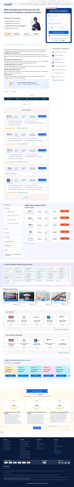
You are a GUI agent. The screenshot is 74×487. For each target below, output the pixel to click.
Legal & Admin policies (58, 446)
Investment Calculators (26, 441)
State (27, 98)
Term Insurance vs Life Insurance (41, 271)
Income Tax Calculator (24, 444)
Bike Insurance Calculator (25, 457)
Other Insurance (8, 449)
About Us (55, 441)
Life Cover (7, 232)
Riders (6, 250)
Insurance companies (41, 444)
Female (55, 15)
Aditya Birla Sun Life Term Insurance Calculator (11, 344)
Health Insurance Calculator (25, 452)
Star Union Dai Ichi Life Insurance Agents (18, 44)
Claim (29, 1)
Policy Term (7, 237)
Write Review (37, 427)
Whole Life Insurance (30, 271)
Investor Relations (57, 452)
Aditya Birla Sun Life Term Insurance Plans (11, 321)
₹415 (65, 231)
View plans (10, 375)
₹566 (65, 238)
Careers (55, 444)
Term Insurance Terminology (51, 274)
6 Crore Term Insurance (59, 370)
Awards (38, 446)
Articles (38, 441)
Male (50, 15)
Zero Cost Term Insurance (62, 277)
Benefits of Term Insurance (40, 274)
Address (17, 98)
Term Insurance (51, 268)
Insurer (6, 228)
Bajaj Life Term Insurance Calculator (37, 344)
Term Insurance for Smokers (41, 277)
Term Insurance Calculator (62, 269)
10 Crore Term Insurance (29, 277)
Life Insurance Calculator (62, 271)
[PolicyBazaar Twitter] (62, 463)
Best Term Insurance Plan (18, 269)
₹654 (65, 211)
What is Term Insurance (52, 271)
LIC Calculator (22, 449)
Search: (32, 95)
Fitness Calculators (25, 443)
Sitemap (55, 443)
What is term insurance (63, 352)
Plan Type (7, 208)
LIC (60, 280)
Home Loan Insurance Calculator (30, 280)
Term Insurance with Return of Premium (18, 271)
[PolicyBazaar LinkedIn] (65, 463)
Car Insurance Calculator (24, 456)
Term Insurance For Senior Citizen (58, 302)
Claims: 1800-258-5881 (61, 1)
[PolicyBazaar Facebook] (59, 463)
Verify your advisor (57, 451)
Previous (24, 104)
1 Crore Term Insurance (8, 268)
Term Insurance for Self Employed (8, 277)
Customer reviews (40, 443)
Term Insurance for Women (30, 269)
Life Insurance (9, 44)
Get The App (34, 1)
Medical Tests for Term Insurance (63, 274)
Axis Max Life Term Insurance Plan (37, 321)
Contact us (56, 449)
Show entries (10, 91)
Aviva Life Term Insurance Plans (24, 321)
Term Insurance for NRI (41, 268)
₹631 (65, 224)
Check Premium (42, 116)
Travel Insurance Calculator (25, 454)
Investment (7, 446)
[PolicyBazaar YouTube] (69, 463)
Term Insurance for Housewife (30, 274)
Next (29, 104)
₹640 (65, 217)
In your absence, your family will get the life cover (13, 255)
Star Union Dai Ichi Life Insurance (23, 51)
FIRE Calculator (40, 280)
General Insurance (8, 441)
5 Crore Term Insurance (8, 274)
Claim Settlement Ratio (19, 277)
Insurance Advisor (7, 280)
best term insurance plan (35, 291)
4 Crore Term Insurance (34, 370)
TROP (37, 302)
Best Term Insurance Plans (63, 329)
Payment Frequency (9, 241)
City (34, 98)
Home (5, 44)
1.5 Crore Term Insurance (51, 277)
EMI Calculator (51, 280)
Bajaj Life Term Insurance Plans (50, 321)
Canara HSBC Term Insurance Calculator (62, 344)
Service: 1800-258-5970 (51, 1)
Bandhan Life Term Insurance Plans (62, 321)
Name (8, 98)
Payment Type (8, 245)
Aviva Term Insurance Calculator (24, 344)
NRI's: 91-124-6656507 (42, 1)
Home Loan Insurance (19, 280)
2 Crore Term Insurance (19, 274)
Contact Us (68, 1)
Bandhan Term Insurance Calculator (49, 344)
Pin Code (43, 98)
